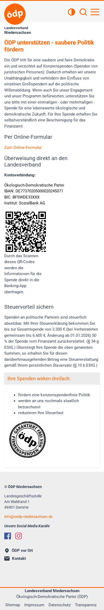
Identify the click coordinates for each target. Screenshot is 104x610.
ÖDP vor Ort (22, 550)
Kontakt (19, 558)
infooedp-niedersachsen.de (28, 516)
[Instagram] (18, 536)
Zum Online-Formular (23, 147)
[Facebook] (7, 536)
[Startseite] (15, 14)
